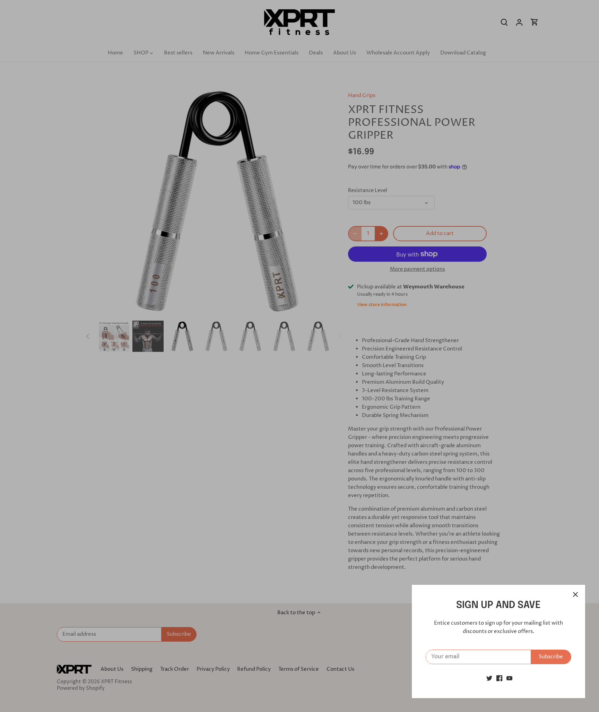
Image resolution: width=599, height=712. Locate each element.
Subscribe (551, 656)
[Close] (575, 594)
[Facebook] (499, 678)
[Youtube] (509, 678)
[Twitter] (489, 678)
